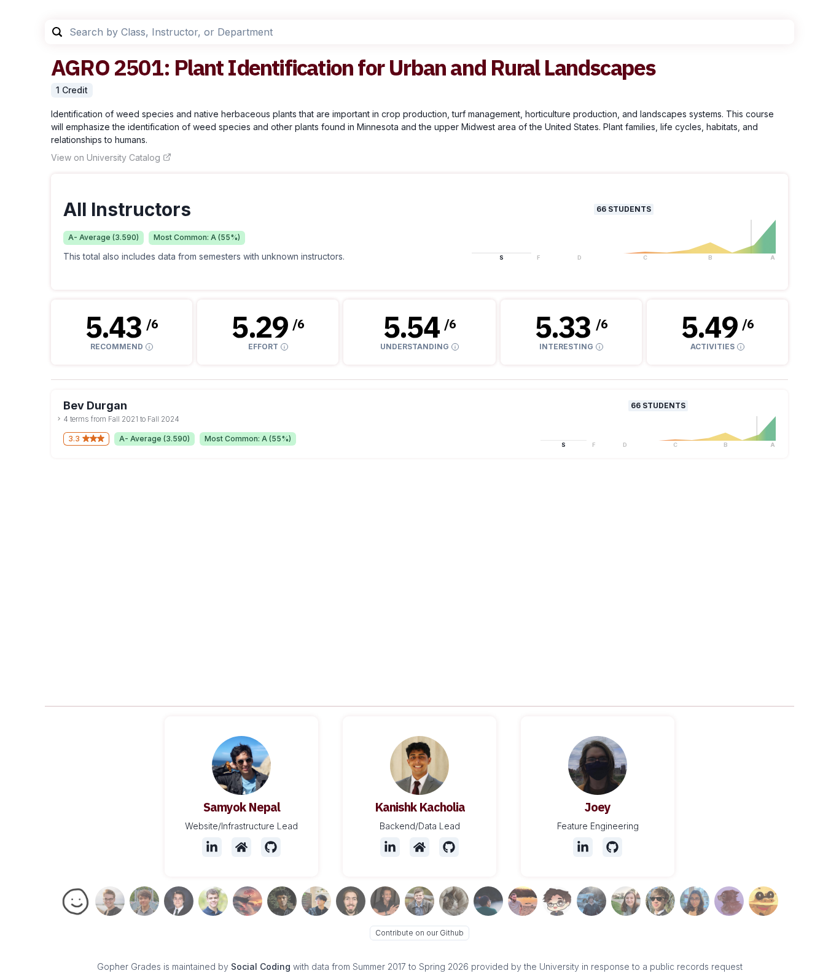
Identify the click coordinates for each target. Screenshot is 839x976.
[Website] (241, 847)
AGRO (80, 67)
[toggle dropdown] (59, 418)
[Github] (271, 847)
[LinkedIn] (212, 847)
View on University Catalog (105, 157)
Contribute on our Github (419, 932)
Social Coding (261, 966)
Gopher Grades (129, 966)
